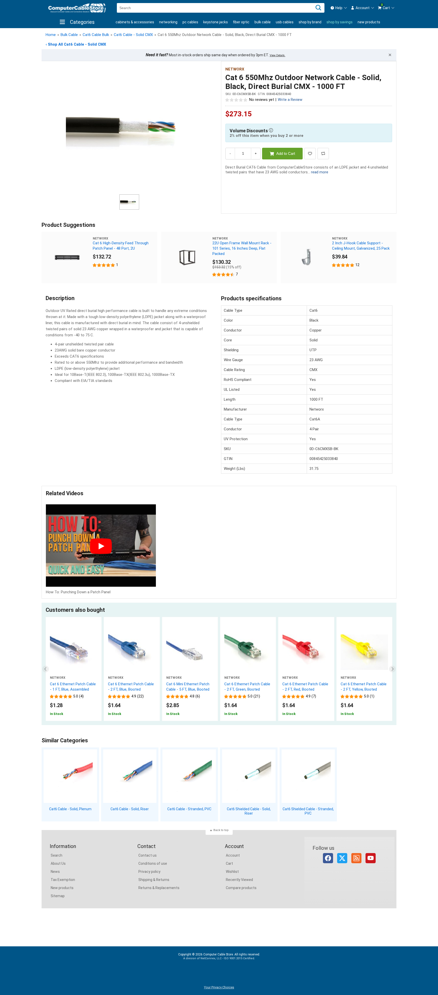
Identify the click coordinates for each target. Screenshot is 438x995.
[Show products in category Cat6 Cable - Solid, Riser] (130, 776)
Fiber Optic (241, 22)
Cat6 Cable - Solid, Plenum (70, 809)
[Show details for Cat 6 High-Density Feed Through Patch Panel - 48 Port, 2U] (67, 257)
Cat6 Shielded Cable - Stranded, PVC (308, 811)
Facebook (328, 858)
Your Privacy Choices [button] (219, 987)
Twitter (342, 858)
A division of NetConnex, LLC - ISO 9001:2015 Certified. (219, 958)
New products (369, 22)
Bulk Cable (262, 22)
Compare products (241, 888)
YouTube (371, 858)
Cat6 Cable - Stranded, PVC (189, 809)
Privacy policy (149, 872)
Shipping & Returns (153, 880)
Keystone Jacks (215, 22)
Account (233, 855)
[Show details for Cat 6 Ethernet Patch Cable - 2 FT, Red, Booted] (306, 652)
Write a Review (290, 100)
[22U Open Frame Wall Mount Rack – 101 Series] (186, 257)
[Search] (318, 7)
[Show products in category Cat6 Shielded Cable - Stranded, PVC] (308, 776)
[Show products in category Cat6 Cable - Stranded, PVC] (189, 776)
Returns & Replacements (158, 888)
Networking (168, 22)
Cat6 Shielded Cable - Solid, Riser (249, 811)
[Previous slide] (45, 669)
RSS (356, 858)
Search (56, 855)
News (55, 872)
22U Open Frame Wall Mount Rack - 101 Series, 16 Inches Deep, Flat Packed (241, 248)
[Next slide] (392, 669)
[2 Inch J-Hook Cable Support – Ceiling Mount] (306, 257)
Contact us (147, 855)
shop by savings (339, 22)
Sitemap (58, 896)
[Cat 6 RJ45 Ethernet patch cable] (73, 652)
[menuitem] (339, 8)
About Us (58, 863)
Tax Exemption (63, 880)
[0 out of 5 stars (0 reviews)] (236, 99)
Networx (234, 69)
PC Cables (190, 22)
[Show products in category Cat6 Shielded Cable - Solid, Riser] (248, 776)
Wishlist (232, 872)
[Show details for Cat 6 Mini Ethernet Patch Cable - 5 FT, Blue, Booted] (190, 652)
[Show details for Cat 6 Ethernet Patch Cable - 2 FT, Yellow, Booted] (364, 652)
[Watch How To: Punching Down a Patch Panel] (101, 546)
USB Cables (285, 22)
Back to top (221, 830)
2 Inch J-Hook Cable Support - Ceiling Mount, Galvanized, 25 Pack (361, 246)
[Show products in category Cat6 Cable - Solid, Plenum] (70, 776)
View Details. (277, 55)
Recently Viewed (239, 880)
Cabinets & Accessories (135, 22)
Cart (229, 863)
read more (319, 172)
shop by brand (310, 22)
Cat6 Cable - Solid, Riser (130, 809)
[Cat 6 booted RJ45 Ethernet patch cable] (131, 652)
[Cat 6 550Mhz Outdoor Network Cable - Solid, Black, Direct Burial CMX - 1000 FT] (129, 128)
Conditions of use (152, 863)
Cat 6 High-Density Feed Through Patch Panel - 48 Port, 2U (121, 246)
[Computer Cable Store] (77, 8)
